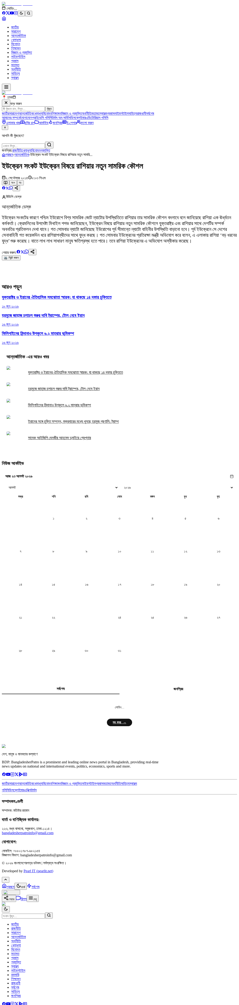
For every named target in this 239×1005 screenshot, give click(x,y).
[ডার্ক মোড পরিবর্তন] (6, 909)
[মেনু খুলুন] (6, 87)
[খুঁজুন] (49, 145)
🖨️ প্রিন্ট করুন (11, 257)
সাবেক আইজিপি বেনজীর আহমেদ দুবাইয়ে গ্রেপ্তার (59, 438)
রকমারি (15, 975)
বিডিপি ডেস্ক (13, 197)
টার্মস (34, 790)
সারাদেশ (16, 31)
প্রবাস (14, 61)
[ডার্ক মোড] (21, 13)
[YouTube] (12, 14)
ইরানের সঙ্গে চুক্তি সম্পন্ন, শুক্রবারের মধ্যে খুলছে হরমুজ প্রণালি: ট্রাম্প (73, 421)
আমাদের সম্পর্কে (11, 118)
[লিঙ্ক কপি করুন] (32, 252)
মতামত (15, 65)
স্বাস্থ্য (15, 78)
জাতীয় (15, 27)
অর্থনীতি (16, 69)
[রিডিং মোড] (5, 182)
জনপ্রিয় (178, 689)
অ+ (13, 182)
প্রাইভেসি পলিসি (42, 118)
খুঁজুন (49, 109)
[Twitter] (16, 775)
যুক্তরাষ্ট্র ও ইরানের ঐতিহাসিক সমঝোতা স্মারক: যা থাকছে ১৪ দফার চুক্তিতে (75, 372)
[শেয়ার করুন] (16, 188)
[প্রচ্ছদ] (4, 19)
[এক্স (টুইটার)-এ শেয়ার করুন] (7, 188)
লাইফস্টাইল (18, 57)
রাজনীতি (17, 150)
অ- (20, 182)
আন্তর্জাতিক (18, 36)
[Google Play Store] (21, 775)
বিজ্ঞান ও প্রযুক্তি (21, 52)
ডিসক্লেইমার (78, 118)
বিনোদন (15, 44)
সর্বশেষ (150, 113)
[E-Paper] (25, 775)
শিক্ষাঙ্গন (16, 48)
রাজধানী (141, 113)
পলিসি (5, 790)
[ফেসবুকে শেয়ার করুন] (4, 188)
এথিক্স (27, 790)
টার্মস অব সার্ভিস (61, 118)
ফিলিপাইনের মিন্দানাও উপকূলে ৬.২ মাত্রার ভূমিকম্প (59, 405)
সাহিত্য (15, 73)
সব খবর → (119, 722)
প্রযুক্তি (45, 150)
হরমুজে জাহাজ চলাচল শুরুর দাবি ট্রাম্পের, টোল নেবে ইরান (64, 389)
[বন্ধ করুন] (6, 103)
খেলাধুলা (16, 40)
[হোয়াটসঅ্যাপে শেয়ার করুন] (11, 188)
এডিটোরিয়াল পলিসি (97, 118)
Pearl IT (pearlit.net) (38, 871)
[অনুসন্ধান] (49, 915)
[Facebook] (4, 14)
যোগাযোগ (26, 118)
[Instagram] (16, 14)
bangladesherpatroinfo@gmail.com (27, 833)
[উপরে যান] (5, 880)
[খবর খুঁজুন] (28, 13)
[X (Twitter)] (8, 14)
